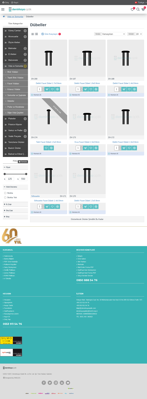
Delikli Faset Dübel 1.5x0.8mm (87, 201)
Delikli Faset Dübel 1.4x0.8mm (125, 83)
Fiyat (8, 167)
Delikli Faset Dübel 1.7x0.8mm (48, 83)
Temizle (24, 162)
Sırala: (97, 34)
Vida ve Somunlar (15, 16)
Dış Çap (9, 211)
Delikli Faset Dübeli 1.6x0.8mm (126, 142)
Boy (7, 217)
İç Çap (8, 204)
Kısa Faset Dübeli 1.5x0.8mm (87, 142)
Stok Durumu (11, 187)
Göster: (131, 34)
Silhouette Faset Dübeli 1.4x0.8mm (48, 201)
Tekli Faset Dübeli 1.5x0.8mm (48, 142)
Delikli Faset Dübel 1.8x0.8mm (87, 83)
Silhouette (35, 196)
